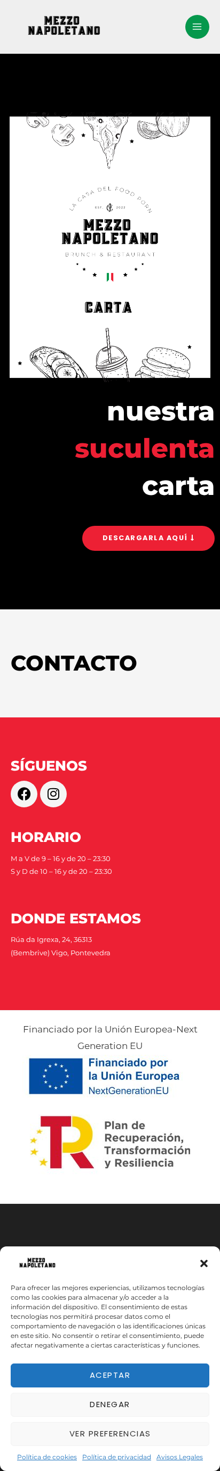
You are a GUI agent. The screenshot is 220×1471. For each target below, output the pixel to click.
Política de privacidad (116, 1457)
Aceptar (110, 1375)
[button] (204, 1263)
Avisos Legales (179, 1457)
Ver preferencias (110, 1433)
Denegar (110, 1404)
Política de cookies (47, 1457)
